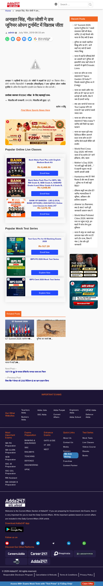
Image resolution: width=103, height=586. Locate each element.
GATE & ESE (49, 440)
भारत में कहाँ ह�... (12, 362)
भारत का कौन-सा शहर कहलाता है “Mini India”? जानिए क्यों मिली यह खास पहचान (84, 122)
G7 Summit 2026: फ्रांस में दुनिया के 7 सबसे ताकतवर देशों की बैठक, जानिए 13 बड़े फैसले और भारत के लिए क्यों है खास (84, 31)
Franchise (67, 461)
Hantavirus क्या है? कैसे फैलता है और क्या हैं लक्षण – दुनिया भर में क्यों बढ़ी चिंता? (84, 181)
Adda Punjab (59, 410)
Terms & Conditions (68, 575)
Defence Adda (89, 415)
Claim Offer (87, 584)
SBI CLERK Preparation (10, 451)
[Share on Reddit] (18, 39)
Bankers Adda (25, 418)
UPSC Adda (91, 410)
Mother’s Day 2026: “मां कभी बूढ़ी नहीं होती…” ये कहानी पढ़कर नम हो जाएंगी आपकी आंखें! (84, 167)
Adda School (75, 417)
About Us (67, 438)
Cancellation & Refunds (46, 575)
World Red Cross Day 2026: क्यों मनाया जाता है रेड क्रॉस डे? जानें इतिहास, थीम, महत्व (84, 153)
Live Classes (88, 442)
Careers (67, 454)
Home (8, 11)
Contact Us (68, 442)
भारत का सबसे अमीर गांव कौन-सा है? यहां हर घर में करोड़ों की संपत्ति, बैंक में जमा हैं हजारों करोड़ (83, 94)
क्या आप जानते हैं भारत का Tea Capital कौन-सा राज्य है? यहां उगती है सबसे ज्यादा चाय (84, 108)
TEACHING (30, 456)
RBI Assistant (11, 478)
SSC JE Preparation (10, 465)
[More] (56, 4)
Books (85, 455)
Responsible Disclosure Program (18, 575)
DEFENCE (29, 461)
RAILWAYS (29, 452)
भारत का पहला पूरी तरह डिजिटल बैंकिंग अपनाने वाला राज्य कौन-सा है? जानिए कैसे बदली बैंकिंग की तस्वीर (84, 138)
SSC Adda (41, 414)
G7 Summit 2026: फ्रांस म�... (18, 339)
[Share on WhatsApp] (7, 39)
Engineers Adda (74, 411)
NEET (46, 449)
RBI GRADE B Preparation (11, 483)
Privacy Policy (86, 575)
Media (66, 447)
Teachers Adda (25, 411)
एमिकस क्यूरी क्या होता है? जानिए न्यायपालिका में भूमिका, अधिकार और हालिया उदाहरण (84, 195)
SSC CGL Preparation (10, 472)
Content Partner (70, 465)
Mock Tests (87, 438)
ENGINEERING (31, 465)
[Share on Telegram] (13, 39)
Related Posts (13, 314)
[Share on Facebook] (24, 39)
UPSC (27, 469)
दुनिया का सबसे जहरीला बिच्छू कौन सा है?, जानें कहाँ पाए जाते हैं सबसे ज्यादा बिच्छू (83, 46)
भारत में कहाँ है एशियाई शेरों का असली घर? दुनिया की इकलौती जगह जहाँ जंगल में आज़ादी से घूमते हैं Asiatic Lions (84, 62)
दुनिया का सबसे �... (45, 339)
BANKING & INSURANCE (30, 441)
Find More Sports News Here (35, 110)
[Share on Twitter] (30, 39)
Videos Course (89, 447)
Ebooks (85, 451)
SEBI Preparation (10, 458)
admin (11, 32)
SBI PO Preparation (10, 444)
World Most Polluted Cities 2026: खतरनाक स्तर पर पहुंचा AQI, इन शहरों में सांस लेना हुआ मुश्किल (84, 221)
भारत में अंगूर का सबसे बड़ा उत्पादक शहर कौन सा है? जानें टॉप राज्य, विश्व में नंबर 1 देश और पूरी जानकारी (84, 238)
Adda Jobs (42, 410)
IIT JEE (47, 445)
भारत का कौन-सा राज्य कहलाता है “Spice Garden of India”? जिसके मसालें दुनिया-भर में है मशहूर (84, 79)
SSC (26, 447)
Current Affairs (57, 415)
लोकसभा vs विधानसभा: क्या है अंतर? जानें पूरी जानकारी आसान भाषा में (83, 207)
